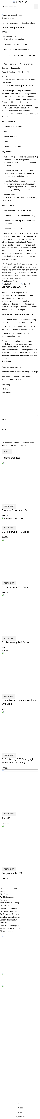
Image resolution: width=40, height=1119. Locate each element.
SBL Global (4, 894)
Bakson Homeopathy (8, 920)
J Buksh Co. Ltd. (6, 906)
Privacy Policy (7, 1045)
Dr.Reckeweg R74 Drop (16, 72)
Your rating (6, 385)
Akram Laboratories (7, 931)
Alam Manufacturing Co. (9, 925)
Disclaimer (6, 1074)
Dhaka (4, 1007)
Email (4, 430)
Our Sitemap (7, 1062)
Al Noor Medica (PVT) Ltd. (10, 928)
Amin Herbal (5, 923)
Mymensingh (7, 1023)
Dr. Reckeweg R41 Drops (15, 531)
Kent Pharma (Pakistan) (9, 903)
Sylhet (4, 1036)
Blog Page (6, 1092)
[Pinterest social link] (13, 76)
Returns (5, 1049)
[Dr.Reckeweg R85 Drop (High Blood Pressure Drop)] (20, 729)
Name (5, 419)
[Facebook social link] (8, 76)
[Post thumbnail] (20, 975)
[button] (9, 506)
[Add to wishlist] (16, 501)
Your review (7, 393)
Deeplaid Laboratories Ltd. (10, 917)
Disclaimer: (6, 233)
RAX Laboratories (7, 897)
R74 (28, 72)
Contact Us (6, 1058)
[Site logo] (20, 2)
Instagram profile (8, 1084)
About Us (5, 1066)
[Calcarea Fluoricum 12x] (20, 480)
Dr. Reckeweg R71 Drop (15, 587)
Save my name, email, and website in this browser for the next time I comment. (18, 444)
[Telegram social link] (18, 76)
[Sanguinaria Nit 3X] (20, 843)
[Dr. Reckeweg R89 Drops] (20, 612)
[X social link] (11, 76)
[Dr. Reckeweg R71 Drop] (20, 557)
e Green (6, 817)
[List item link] (20, 954)
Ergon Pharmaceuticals (9, 908)
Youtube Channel (8, 1096)
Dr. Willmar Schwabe (8, 911)
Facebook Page (8, 1088)
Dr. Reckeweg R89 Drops (15, 642)
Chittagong (6, 1011)
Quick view (10, 501)
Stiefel (2, 891)
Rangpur (5, 1032)
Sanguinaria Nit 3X (12, 873)
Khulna (4, 1019)
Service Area (7, 1070)
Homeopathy (14, 23)
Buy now (32, 55)
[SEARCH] (36, 6)
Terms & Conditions (9, 1054)
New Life (3, 900)
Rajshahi (5, 1028)
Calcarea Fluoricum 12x (14, 510)
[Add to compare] (4, 501)
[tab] (10, 80)
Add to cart (19, 55)
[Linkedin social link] (16, 76)
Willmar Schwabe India (9, 889)
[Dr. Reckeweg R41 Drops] (13, 518)
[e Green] (20, 788)
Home (4, 23)
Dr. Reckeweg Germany (9, 914)
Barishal (5, 1015)
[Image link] (9, 937)
